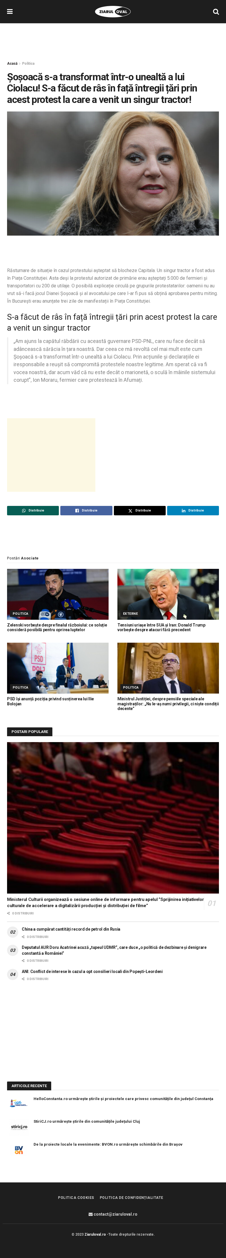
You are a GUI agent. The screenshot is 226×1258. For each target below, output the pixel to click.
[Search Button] (216, 11)
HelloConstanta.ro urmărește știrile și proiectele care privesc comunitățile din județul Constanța (123, 1099)
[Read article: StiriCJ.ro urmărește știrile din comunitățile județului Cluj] (19, 1127)
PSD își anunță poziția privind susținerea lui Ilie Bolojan (50, 701)
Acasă (12, 63)
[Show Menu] (10, 11)
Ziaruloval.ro (95, 1234)
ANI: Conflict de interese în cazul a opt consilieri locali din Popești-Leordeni (92, 971)
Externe (130, 614)
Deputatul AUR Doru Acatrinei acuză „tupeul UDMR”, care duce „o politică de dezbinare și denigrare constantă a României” (114, 950)
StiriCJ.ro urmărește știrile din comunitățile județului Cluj (87, 1121)
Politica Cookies (76, 1198)
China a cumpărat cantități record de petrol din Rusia (71, 929)
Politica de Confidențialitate (131, 1198)
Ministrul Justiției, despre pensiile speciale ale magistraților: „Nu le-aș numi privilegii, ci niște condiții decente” (168, 704)
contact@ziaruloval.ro (115, 1214)
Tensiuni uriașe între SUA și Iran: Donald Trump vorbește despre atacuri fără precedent (161, 627)
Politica (28, 63)
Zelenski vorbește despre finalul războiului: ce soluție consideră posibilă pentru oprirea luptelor (57, 627)
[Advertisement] (113, 41)
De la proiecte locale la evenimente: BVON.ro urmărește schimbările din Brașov (108, 1144)
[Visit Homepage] (113, 12)
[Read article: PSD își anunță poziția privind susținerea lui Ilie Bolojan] (58, 668)
